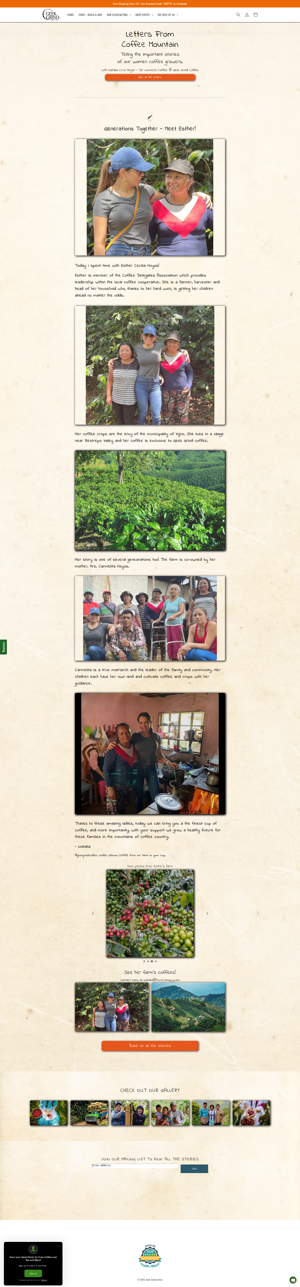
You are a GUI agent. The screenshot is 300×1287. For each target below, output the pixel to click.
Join (194, 1169)
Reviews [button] (3, 647)
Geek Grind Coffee (154, 1279)
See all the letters (150, 77)
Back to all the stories (150, 1046)
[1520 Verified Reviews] (150, 1267)
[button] (118, 15)
